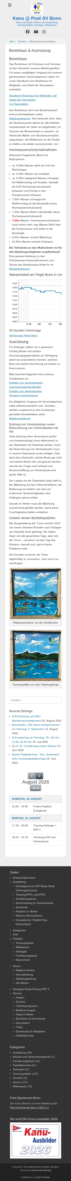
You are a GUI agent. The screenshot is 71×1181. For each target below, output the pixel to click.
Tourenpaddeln (25, 942)
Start (12, 41)
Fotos (19, 1027)
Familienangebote (26, 955)
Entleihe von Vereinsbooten (25, 391)
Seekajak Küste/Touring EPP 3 (31, 989)
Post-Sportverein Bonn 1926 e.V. (29, 1107)
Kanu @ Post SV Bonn (37, 18)
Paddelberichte (25, 1035)
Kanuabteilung (24, 974)
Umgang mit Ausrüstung (23, 395)
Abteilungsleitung (19, 118)
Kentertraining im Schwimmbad (34, 902)
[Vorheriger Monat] (32, 776)
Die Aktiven (22, 982)
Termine (20, 1001)
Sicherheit (22, 907)
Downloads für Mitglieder (30, 1031)
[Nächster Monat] (39, 776)
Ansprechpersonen (24, 877)
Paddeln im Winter (27, 911)
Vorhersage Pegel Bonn (23, 335)
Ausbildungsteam (26, 898)
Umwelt (17, 1077)
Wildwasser (22, 947)
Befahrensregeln (26, 1010)
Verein (16, 966)
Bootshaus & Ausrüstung (30, 1018)
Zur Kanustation (18, 103)
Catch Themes (43, 1177)
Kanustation (23, 1022)
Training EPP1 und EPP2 (30, 894)
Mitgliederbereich (19, 268)
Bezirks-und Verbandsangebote (32, 1056)
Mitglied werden (25, 970)
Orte (15, 934)
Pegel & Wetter (25, 1014)
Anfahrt (20, 997)
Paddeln (18, 938)
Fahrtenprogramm (27, 1005)
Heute (35, 787)
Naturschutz (23, 959)
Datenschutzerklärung (40, 1170)
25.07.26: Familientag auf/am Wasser (34, 745)
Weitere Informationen (29, 915)
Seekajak (21, 951)
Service (23, 41)
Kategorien (19, 930)
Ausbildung (19, 881)
